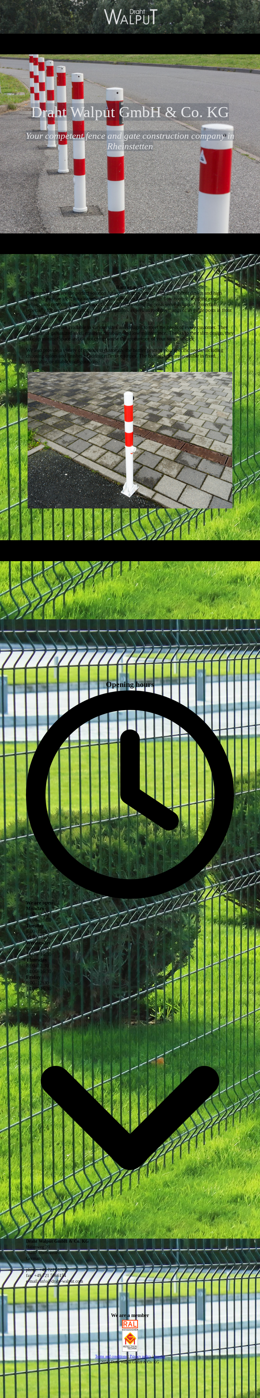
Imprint (159, 1356)
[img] (130, 17)
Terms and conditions (111, 1356)
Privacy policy (140, 1356)
